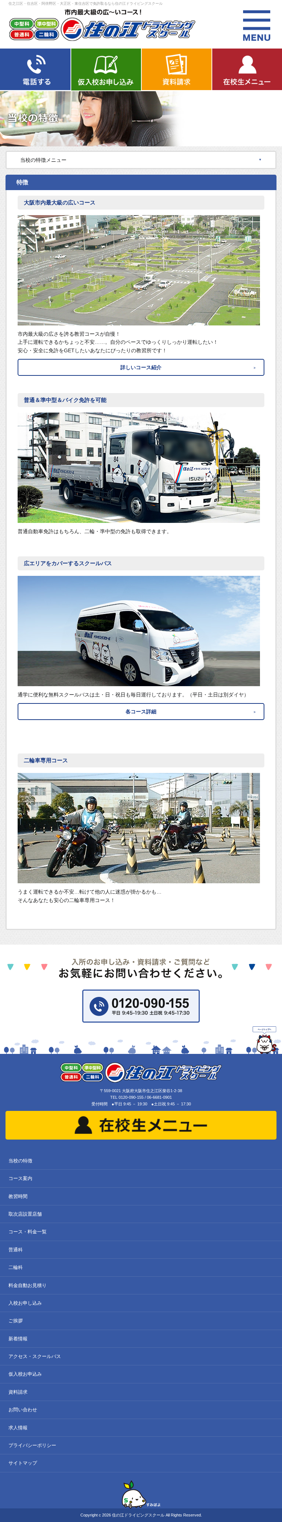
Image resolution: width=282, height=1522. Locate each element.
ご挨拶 (15, 1320)
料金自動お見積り (27, 1285)
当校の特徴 (20, 1160)
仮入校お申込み (25, 1374)
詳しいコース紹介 (141, 367)
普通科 (15, 1249)
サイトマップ (22, 1463)
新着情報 (18, 1338)
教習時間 (18, 1196)
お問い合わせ (22, 1409)
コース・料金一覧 (27, 1231)
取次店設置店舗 (25, 1214)
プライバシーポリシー (32, 1445)
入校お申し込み (25, 1303)
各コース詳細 (141, 711)
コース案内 (20, 1178)
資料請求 (18, 1392)
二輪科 (15, 1267)
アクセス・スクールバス (34, 1356)
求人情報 (18, 1427)
